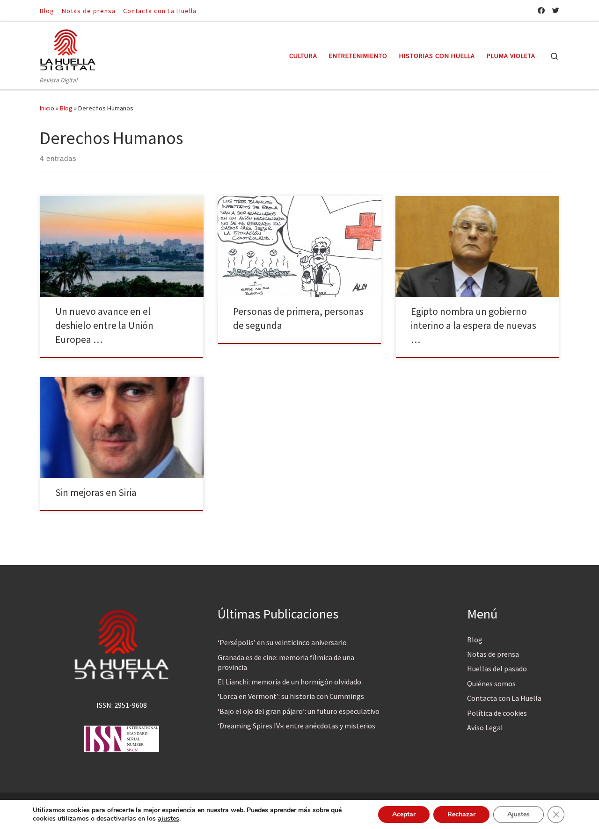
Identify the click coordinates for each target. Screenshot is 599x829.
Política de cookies (497, 713)
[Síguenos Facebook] (541, 10)
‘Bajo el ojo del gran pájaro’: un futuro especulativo (299, 711)
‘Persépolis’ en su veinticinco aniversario (282, 642)
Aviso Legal (485, 727)
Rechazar (461, 814)
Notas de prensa (493, 654)
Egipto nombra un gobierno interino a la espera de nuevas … (473, 325)
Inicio (47, 108)
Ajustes (518, 814)
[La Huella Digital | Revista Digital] (68, 48)
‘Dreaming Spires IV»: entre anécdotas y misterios (296, 725)
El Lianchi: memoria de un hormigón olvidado (289, 681)
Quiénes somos (491, 683)
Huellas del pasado (497, 668)
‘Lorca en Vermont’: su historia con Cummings (291, 696)
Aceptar (404, 814)
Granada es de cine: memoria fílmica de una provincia (286, 662)
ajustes (168, 818)
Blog (66, 108)
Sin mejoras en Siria (96, 492)
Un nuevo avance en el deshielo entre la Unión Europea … (104, 325)
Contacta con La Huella (504, 698)
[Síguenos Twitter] (555, 10)
